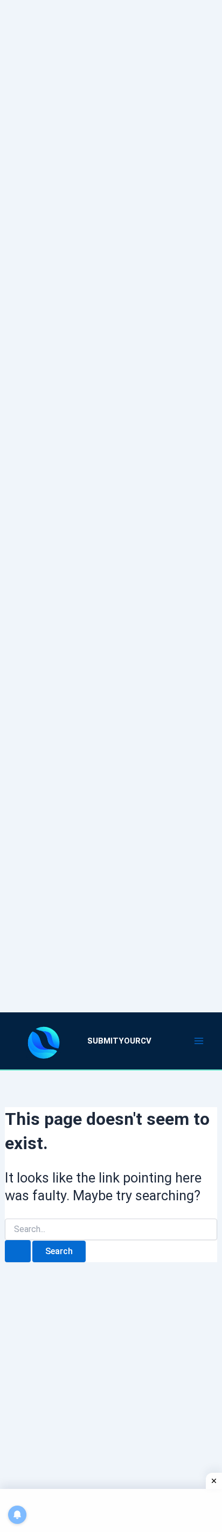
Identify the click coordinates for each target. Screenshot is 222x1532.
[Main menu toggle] (199, 1041)
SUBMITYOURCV (119, 1041)
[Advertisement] (111, 492)
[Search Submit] (18, 1251)
